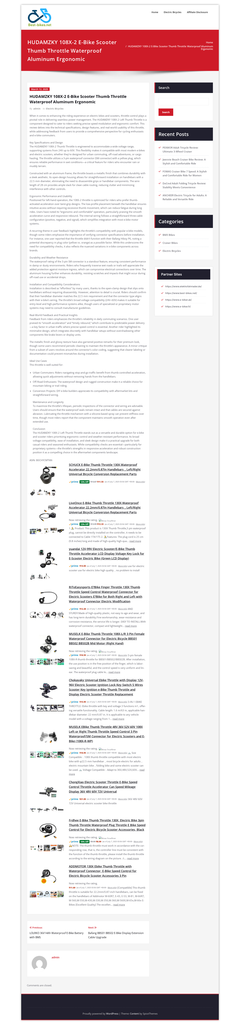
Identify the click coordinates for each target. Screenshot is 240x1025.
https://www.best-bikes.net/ (181, 293)
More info (140, 481)
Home (155, 12)
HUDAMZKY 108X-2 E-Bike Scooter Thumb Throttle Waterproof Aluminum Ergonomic (170, 47)
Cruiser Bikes (170, 242)
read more (135, 537)
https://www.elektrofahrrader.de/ (183, 286)
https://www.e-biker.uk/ (178, 299)
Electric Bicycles (172, 12)
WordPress (112, 994)
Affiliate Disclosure (197, 12)
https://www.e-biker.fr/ (178, 306)
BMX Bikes (169, 234)
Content (134, 994)
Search (164, 87)
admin (36, 108)
